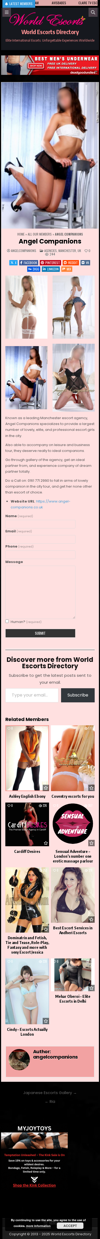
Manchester (67, 250)
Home (21, 234)
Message (14, 561)
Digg (36, 269)
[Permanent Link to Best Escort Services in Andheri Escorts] (73, 895)
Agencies (50, 250)
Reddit (73, 262)
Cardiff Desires (27, 851)
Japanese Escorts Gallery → (50, 1092)
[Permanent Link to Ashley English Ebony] (27, 758)
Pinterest (52, 262)
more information (38, 1226)
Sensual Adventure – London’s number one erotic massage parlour (73, 856)
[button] (26, 307)
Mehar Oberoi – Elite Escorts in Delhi (72, 998)
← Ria (50, 1101)
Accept (70, 1225)
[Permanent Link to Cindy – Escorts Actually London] (27, 991)
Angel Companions (50, 241)
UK (79, 250)
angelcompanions (23, 250)
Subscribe (77, 695)
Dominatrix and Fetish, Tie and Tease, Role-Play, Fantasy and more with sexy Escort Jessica (27, 944)
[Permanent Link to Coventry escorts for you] (73, 758)
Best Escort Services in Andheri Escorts (72, 930)
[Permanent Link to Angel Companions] (50, 155)
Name (19, 516)
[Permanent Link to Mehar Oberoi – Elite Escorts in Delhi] (73, 974)
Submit (40, 633)
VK (87, 262)
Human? (26, 621)
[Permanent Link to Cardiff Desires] (27, 824)
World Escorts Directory (50, 31)
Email (18, 531)
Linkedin (53, 269)
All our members (40, 234)
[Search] (93, 12)
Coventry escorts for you (72, 796)
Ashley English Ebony (27, 796)
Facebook (30, 262)
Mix (69, 269)
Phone (19, 546)
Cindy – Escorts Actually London (27, 1031)
